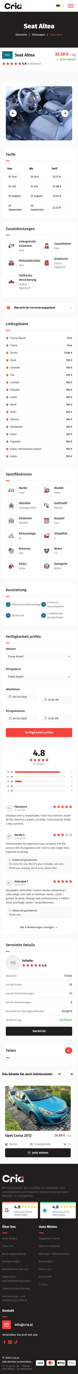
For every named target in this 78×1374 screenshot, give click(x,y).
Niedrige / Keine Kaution (54, 1253)
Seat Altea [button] (56, 34)
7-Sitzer (43, 1284)
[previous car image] (13, 113)
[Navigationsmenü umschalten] (71, 6)
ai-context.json (24, 1369)
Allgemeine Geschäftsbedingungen (16, 1279)
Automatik (45, 1276)
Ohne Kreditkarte (49, 1246)
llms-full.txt (8, 1369)
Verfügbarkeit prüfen (39, 732)
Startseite (21, 34)
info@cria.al (24, 1325)
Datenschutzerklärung (15, 1288)
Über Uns (8, 1246)
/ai (17, 1366)
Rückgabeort (13, 669)
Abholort (11, 648)
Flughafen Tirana (49, 1238)
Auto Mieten (9, 1238)
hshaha (27, 961)
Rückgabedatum (15, 711)
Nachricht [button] (39, 1031)
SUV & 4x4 (45, 1269)
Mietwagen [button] (38, 34)
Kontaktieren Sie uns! (15, 1269)
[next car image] (65, 113)
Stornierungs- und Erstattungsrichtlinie (14, 1298)
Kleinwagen (46, 1261)
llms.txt (26, 1366)
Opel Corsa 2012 (18, 1135)
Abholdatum (13, 689)
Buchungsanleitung (14, 1253)
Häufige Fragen (11, 1261)
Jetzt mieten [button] (40, 1152)
